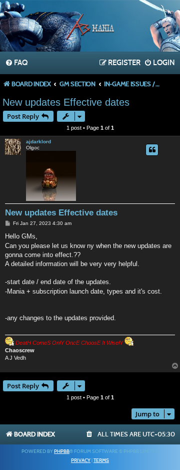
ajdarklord (38, 141)
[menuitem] (16, 63)
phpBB (62, 451)
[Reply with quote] (152, 150)
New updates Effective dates (66, 102)
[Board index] (90, 27)
